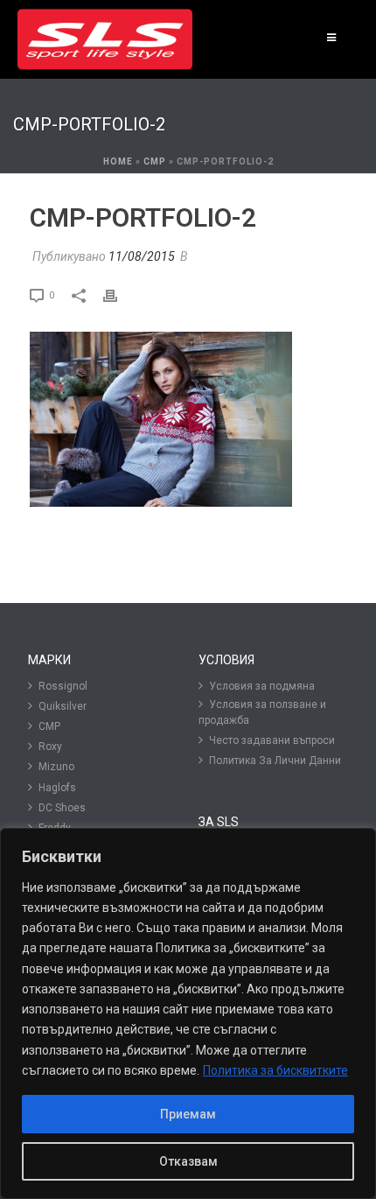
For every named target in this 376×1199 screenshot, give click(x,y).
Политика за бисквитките (275, 1070)
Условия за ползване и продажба (262, 712)
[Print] (119, 294)
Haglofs (57, 788)
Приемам (188, 1114)
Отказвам (188, 1161)
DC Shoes (62, 808)
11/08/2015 (141, 256)
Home (118, 161)
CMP (154, 161)
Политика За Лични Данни (275, 760)
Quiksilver (62, 706)
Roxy (50, 746)
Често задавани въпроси (272, 740)
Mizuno (56, 767)
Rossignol (62, 686)
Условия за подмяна (262, 686)
